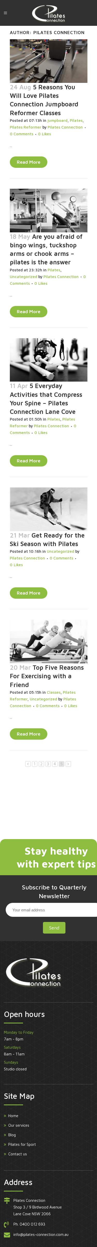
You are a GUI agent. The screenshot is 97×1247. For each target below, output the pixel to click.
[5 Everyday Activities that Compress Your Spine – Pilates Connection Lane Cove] (48, 360)
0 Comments (21, 134)
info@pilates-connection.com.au (41, 1234)
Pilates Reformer (25, 127)
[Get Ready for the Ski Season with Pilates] (48, 509)
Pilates (76, 120)
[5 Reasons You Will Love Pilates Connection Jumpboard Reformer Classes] (48, 61)
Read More (28, 162)
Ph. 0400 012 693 (29, 1224)
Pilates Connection (65, 127)
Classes (54, 692)
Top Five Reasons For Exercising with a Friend (47, 676)
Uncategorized (23, 276)
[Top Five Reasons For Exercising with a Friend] (48, 641)
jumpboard (57, 120)
